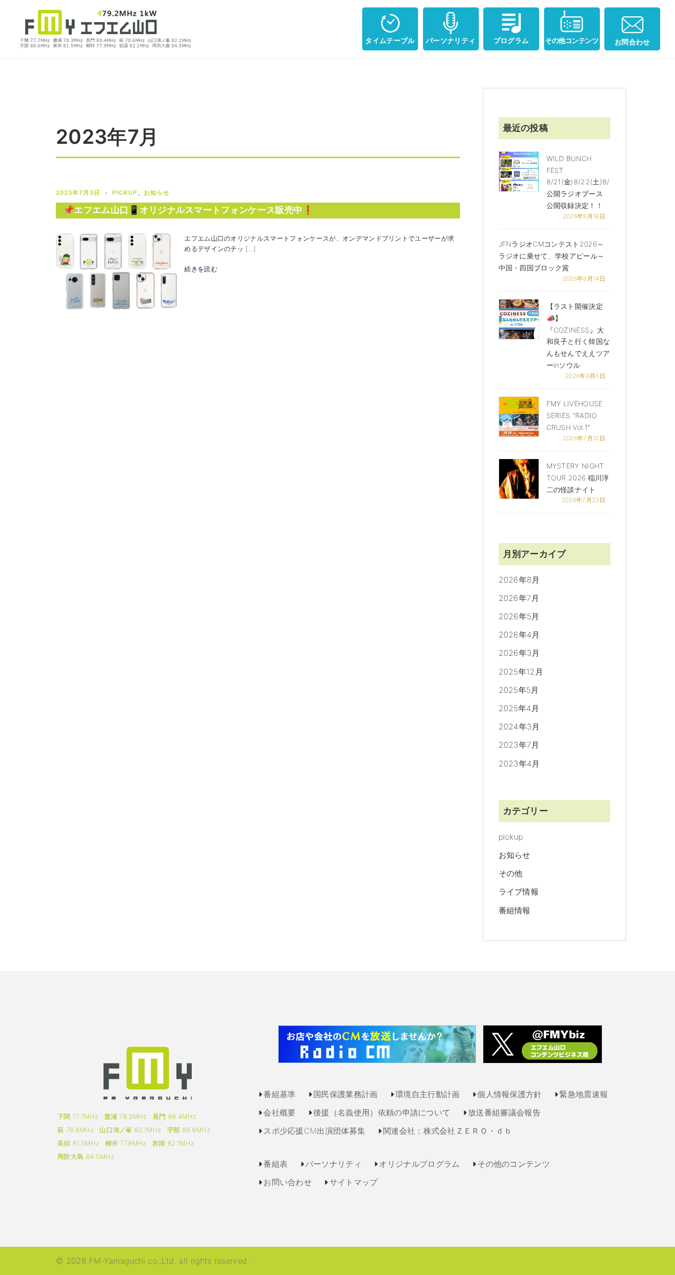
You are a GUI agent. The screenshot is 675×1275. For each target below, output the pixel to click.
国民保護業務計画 (345, 1094)
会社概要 (279, 1112)
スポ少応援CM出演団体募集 (314, 1131)
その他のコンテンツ (513, 1164)
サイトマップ (354, 1182)
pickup (124, 192)
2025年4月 (519, 708)
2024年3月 (519, 726)
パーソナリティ (450, 40)
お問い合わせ (287, 1182)
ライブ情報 (519, 891)
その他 (511, 873)
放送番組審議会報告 (504, 1112)
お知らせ (156, 192)
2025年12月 (521, 672)
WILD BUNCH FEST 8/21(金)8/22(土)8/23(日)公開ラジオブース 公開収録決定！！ (589, 182)
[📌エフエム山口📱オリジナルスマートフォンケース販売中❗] (116, 270)
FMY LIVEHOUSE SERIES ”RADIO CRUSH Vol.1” (575, 415)
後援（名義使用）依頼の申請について (381, 1112)
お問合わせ (632, 42)
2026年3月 (519, 653)
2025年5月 (519, 690)
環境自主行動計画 (427, 1094)
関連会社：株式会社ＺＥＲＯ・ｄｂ (447, 1131)
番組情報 (515, 910)
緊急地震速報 (583, 1094)
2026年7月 (519, 598)
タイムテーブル (390, 40)
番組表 (275, 1164)
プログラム (511, 40)
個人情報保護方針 (509, 1094)
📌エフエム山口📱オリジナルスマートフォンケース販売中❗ (188, 210)
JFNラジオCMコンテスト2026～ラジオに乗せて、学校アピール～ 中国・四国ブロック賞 (552, 256)
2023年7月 (519, 745)
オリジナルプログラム (419, 1164)
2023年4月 (519, 763)
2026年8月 (519, 580)
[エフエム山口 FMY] (101, 28)
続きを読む (200, 269)
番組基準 (279, 1094)
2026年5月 (519, 616)
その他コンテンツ (571, 40)
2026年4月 (519, 634)
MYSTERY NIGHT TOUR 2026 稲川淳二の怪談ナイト (578, 478)
